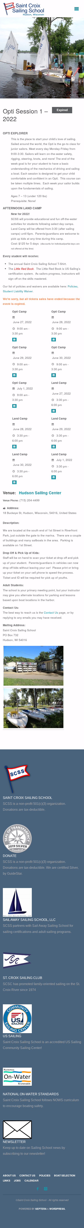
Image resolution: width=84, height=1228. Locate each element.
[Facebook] (37, 1189)
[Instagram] (46, 1189)
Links (6, 1180)
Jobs (17, 1180)
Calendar (31, 1180)
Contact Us (51, 612)
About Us (9, 1175)
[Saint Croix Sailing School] (24, 9)
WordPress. (57, 1209)
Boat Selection (64, 1175)
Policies (72, 286)
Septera (40, 1209)
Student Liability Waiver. (18, 291)
